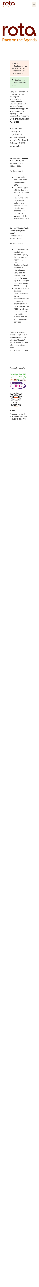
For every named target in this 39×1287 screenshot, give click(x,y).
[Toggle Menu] (34, 4)
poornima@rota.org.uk (19, 350)
